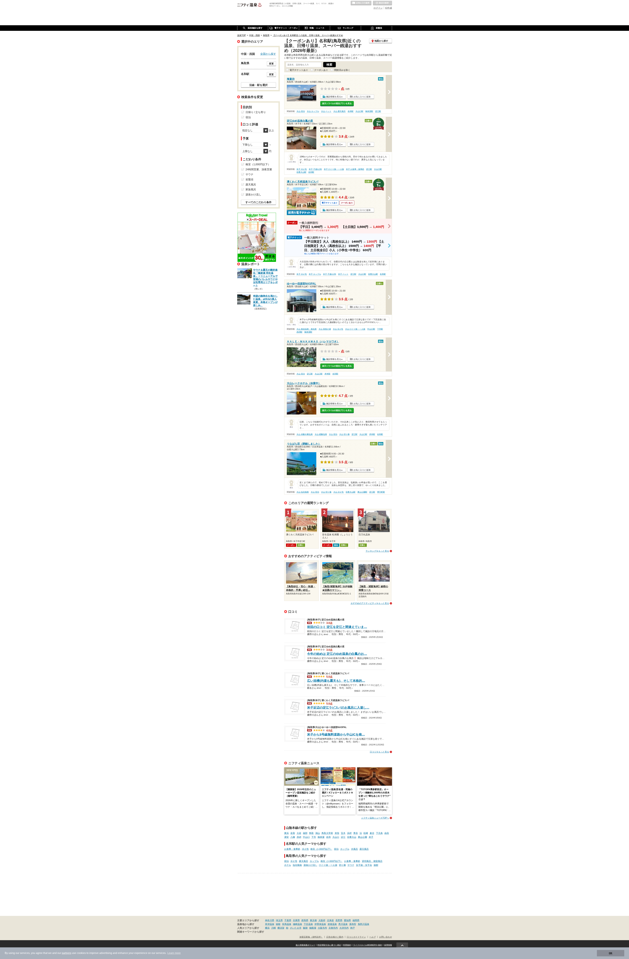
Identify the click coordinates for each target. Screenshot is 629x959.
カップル (344, 849)
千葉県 (287, 920)
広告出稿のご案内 (334, 937)
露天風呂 (364, 849)
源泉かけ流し (310, 865)
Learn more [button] (174, 953)
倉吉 (372, 833)
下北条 (379, 833)
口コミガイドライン (356, 937)
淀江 (343, 837)
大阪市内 (322, 928)
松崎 (365, 833)
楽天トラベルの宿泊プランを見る (337, 103)
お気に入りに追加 (362, 96)
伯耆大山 (351, 837)
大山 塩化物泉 (302, 492)
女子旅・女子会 (364, 865)
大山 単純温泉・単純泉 (306, 329)
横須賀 (280, 928)
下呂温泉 (308, 924)
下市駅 (380, 329)
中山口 (306, 837)
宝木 (343, 833)
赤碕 (299, 837)
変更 (271, 63)
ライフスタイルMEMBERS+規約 (367, 945)
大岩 (299, 833)
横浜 (267, 928)
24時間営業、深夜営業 (259, 169)
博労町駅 (381, 492)
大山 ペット (326, 111)
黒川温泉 (343, 924)
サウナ (350, 865)
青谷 (355, 833)
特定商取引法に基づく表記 (329, 945)
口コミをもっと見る (379, 752)
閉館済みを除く (342, 70)
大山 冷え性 (338, 329)
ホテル (287, 865)
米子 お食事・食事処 (355, 169)
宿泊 (336, 849)
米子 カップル (315, 274)
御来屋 (321, 837)
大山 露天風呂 (339, 111)
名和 (328, 837)
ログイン (378, 8)
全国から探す (268, 53)
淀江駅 (378, 111)
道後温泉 (332, 924)
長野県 (338, 920)
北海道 (330, 920)
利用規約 (347, 945)
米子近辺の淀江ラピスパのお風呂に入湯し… (338, 707)
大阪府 (321, 920)
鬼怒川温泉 (363, 924)
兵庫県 (296, 920)
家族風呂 (251, 189)
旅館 (376, 865)
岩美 (292, 833)
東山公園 (362, 837)
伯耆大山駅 (301, 172)
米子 (371, 837)
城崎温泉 (297, 924)
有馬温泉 (286, 924)
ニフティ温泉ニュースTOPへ (375, 818)
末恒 (337, 833)
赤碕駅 (299, 332)
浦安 (286, 837)
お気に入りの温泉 (361, 3)
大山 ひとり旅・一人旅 (355, 329)
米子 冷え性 (301, 169)
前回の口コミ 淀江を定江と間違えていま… (337, 627)
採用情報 (388, 945)
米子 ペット (343, 274)
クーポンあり (321, 70)
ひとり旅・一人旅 (328, 865)
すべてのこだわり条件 (258, 202)
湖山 (317, 833)
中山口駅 (371, 329)
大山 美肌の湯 (325, 329)
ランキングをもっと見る (377, 551)
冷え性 (305, 849)
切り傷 (342, 865)
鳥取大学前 (327, 833)
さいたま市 (295, 928)
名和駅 (350, 111)
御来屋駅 (369, 111)
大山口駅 (359, 111)
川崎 (273, 928)
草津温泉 (269, 924)
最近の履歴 (382, 3)
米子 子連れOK (315, 169)
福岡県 (356, 920)
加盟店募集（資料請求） (311, 937)
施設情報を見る (333, 96)
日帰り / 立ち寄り (256, 112)
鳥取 (311, 833)
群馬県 (304, 920)
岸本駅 (327, 374)
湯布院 (352, 924)
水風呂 (354, 849)
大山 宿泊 (300, 111)
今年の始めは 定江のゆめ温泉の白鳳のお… (337, 654)
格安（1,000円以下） (321, 849)
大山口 (335, 837)
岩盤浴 (249, 179)
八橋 (292, 837)
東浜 (286, 833)
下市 (313, 837)
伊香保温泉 (320, 924)
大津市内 (344, 928)
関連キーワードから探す (250, 931)
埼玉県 (279, 920)
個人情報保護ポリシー (305, 945)
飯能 (305, 928)
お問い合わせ (385, 937)
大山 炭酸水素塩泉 (304, 434)
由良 (386, 833)
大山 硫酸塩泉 (321, 434)
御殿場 (312, 928)
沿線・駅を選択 (258, 84)
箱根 (278, 924)
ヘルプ (372, 937)
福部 (305, 833)
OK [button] (610, 953)
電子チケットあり (299, 70)
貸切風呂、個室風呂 (372, 861)
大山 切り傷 (344, 434)
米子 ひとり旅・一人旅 (334, 169)
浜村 (349, 833)
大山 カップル (313, 111)
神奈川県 (269, 920)
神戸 (352, 928)
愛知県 (347, 920)
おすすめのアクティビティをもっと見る (370, 603)
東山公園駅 (362, 492)
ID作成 (388, 8)
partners (66, 953)
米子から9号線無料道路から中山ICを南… (336, 734)
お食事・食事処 (292, 849)
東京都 (313, 920)
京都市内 (333, 928)
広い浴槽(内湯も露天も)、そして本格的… (336, 680)
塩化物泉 (297, 865)
